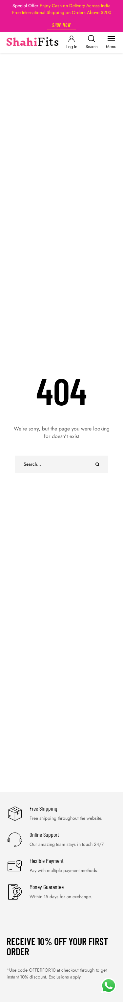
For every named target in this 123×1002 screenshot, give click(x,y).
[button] (61, 25)
